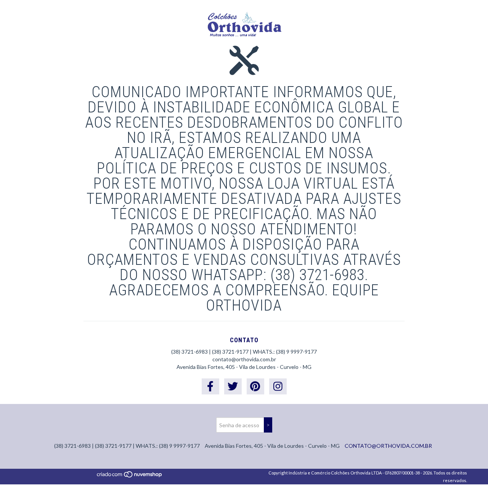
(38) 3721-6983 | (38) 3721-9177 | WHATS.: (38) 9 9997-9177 (244, 351)
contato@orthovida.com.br (244, 359)
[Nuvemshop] (129, 476)
